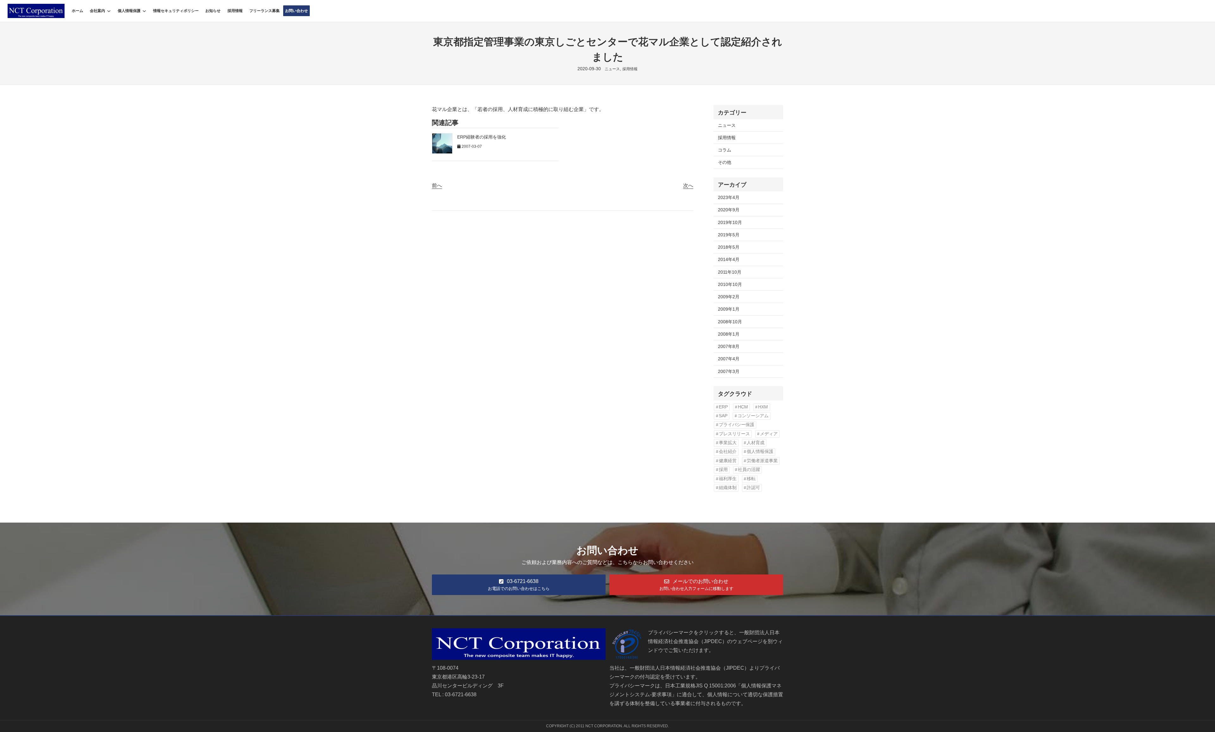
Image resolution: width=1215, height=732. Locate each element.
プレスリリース (734, 433)
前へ (437, 185)
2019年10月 (730, 222)
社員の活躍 (749, 469)
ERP (723, 407)
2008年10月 (730, 321)
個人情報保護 (129, 11)
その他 (724, 162)
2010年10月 (730, 284)
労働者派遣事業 (762, 460)
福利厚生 (728, 478)
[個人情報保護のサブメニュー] (144, 11)
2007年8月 (728, 346)
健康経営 (728, 460)
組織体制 (728, 487)
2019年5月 (728, 234)
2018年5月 (728, 247)
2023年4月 (728, 197)
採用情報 (630, 69)
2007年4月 (728, 358)
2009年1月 (728, 309)
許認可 (753, 487)
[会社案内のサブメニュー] (109, 11)
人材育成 (755, 442)
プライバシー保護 (736, 424)
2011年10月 (729, 272)
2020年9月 (728, 209)
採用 (723, 469)
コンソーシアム (753, 415)
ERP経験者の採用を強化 (481, 137)
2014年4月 (728, 259)
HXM (763, 407)
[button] (519, 584)
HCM (743, 407)
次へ (688, 185)
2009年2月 (728, 296)
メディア (769, 433)
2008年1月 (728, 334)
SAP (723, 415)
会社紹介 (728, 451)
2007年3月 (728, 371)
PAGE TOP (1184, 705)
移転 (751, 478)
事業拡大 (728, 442)
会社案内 (97, 11)
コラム (724, 149)
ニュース (612, 69)
